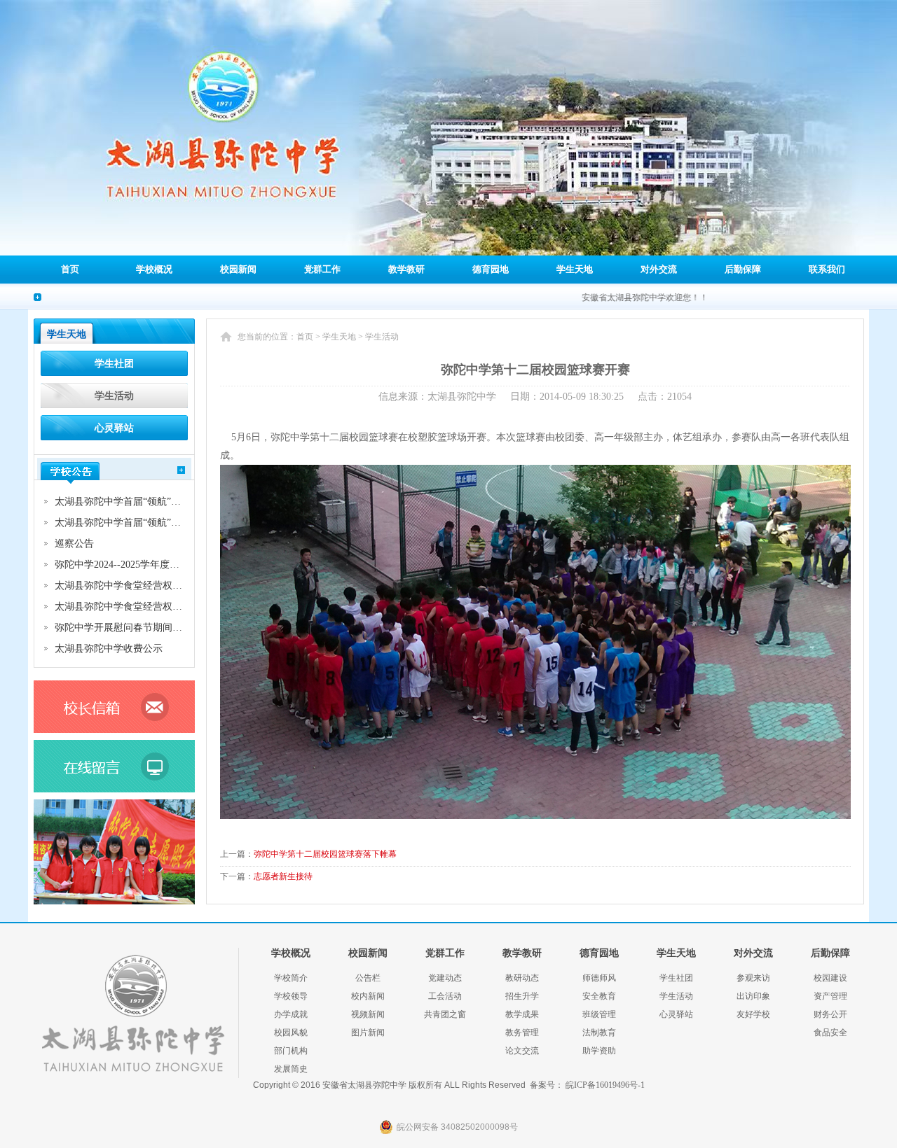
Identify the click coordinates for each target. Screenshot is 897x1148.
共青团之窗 (445, 1014)
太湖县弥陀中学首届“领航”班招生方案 (137, 522)
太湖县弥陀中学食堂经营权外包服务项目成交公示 (163, 585)
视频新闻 (368, 1014)
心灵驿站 (114, 428)
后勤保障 (743, 269)
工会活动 (445, 996)
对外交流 (659, 269)
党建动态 (445, 978)
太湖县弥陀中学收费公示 (109, 648)
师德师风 (599, 978)
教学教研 (406, 269)
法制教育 (599, 1032)
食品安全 (830, 1032)
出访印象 (753, 996)
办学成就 (291, 1014)
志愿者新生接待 (283, 876)
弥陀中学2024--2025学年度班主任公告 (137, 564)
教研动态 (522, 978)
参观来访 (753, 978)
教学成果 (522, 1014)
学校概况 (154, 269)
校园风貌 (291, 1032)
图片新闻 (368, 1032)
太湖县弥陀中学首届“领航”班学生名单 (137, 501)
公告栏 (368, 978)
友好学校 (753, 1014)
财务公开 (830, 1014)
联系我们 (827, 269)
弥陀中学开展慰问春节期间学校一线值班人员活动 (163, 627)
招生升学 (522, 996)
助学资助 (599, 1051)
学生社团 (114, 363)
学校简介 (291, 978)
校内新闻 (368, 996)
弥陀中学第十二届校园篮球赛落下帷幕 (325, 854)
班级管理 (599, 1014)
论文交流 (522, 1051)
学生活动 (114, 396)
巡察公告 (74, 543)
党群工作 (322, 269)
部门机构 (291, 1051)
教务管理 (522, 1032)
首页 (70, 269)
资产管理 (830, 996)
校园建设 (830, 978)
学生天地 (574, 269)
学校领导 (291, 996)
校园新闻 (238, 269)
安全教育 (599, 996)
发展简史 (291, 1069)
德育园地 (490, 269)
